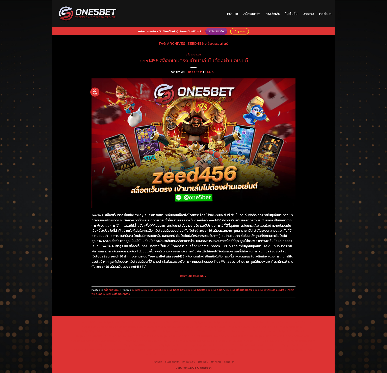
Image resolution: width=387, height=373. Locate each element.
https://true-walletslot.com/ (185, 354)
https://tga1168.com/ (265, 326)
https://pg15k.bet (253, 322)
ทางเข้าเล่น (273, 13)
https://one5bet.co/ (146, 336)
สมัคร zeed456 (104, 294)
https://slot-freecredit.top (161, 340)
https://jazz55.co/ (103, 345)
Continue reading (193, 276)
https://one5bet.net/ (118, 336)
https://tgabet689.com (142, 350)
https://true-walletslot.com (198, 340)
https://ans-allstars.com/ (261, 331)
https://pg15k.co (93, 326)
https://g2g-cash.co (227, 322)
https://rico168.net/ (292, 331)
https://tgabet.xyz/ (292, 326)
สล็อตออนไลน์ (193, 54)
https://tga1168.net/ (122, 331)
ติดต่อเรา (325, 13)
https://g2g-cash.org (199, 322)
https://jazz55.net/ (298, 336)
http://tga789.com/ (95, 331)
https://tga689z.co (117, 322)
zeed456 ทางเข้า (195, 290)
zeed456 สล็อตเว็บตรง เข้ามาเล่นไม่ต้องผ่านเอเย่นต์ (193, 60)
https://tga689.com (87, 350)
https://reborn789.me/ (270, 336)
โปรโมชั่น (291, 13)
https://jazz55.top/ (230, 340)
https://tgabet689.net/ (174, 350)
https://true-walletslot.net (236, 336)
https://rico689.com (171, 322)
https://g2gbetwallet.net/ (206, 345)
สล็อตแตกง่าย (122, 294)
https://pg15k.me (276, 322)
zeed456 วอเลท (215, 290)
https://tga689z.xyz (143, 322)
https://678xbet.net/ (203, 331)
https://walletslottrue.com (88, 340)
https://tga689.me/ (114, 350)
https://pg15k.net (115, 326)
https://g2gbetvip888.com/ (133, 345)
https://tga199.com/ (173, 336)
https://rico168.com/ (90, 336)
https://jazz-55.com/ (284, 340)
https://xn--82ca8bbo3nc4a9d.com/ (248, 345)
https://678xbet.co (231, 331)
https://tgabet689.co (204, 350)
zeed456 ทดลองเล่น (173, 290)
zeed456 (137, 290)
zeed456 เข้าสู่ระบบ (264, 290)
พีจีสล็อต (211, 72)
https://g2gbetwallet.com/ (170, 345)
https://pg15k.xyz (300, 322)
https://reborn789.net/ (202, 336)
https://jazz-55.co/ (256, 340)
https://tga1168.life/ (176, 331)
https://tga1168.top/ (149, 331)
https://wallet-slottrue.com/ (276, 350)
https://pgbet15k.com (142, 326)
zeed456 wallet (152, 290)
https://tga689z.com (89, 322)
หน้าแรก (232, 13)
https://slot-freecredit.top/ (223, 354)
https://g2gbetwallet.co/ (290, 345)
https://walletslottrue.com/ (238, 350)
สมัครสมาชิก (251, 13)
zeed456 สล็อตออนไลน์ (238, 290)
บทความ (308, 13)
